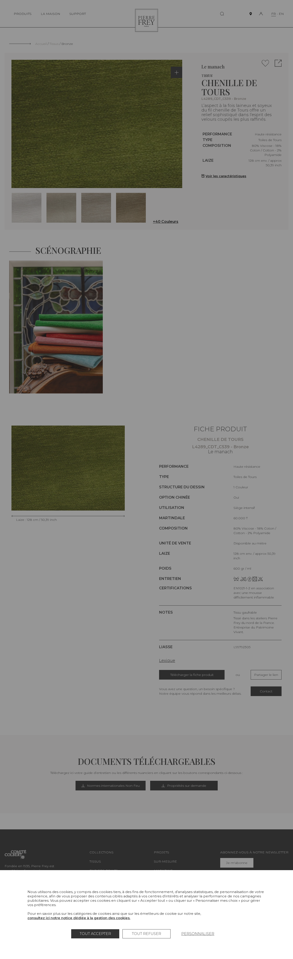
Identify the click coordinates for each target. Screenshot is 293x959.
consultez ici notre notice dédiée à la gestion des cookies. (78, 918)
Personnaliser (197, 934)
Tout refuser (146, 934)
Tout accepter (95, 934)
